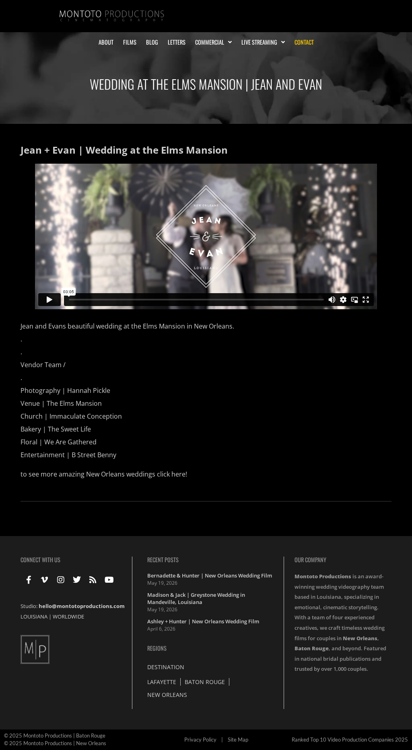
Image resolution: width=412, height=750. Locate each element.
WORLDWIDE (68, 616)
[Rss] (93, 580)
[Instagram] (61, 580)
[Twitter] (77, 580)
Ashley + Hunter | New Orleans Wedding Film (203, 621)
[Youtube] (109, 580)
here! (179, 474)
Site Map (238, 739)
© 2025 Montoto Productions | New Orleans (55, 743)
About (106, 42)
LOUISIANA (34, 616)
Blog (152, 42)
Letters (176, 42)
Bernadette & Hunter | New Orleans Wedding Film (209, 575)
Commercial (209, 42)
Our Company (310, 559)
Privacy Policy (200, 739)
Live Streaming (259, 42)
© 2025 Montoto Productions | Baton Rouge (54, 735)
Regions (157, 648)
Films (129, 42)
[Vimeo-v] (45, 580)
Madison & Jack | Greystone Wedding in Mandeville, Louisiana (196, 598)
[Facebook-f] (29, 580)
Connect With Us (40, 559)
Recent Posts (163, 559)
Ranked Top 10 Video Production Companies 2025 (350, 739)
